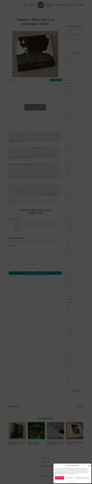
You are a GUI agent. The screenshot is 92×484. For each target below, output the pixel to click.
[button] (89, 465)
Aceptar (59, 478)
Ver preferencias (82, 478)
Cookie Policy (71, 481)
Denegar (69, 478)
